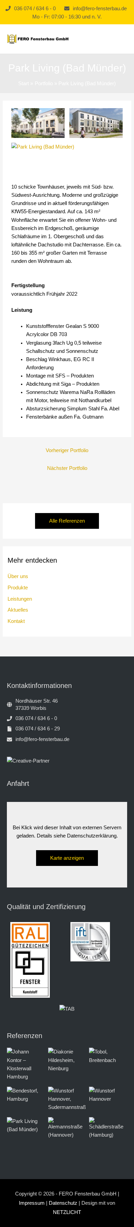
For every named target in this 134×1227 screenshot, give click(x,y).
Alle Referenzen (67, 521)
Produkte (18, 587)
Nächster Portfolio (67, 468)
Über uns (18, 576)
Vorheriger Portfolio (67, 450)
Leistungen (20, 599)
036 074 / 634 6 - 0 (35, 8)
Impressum (32, 1203)
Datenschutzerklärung (91, 836)
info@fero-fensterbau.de (100, 8)
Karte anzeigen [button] (67, 858)
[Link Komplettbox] (26, 1064)
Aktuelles (18, 610)
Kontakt (16, 621)
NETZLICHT (67, 1212)
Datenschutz (63, 1203)
